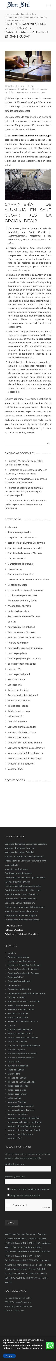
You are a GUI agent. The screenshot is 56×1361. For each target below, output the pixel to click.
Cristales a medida (17, 997)
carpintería (17, 1265)
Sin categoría (14, 1073)
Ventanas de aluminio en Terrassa (24, 1126)
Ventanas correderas (18, 1114)
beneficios (9, 1238)
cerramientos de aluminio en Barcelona (26, 993)
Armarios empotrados (18, 957)
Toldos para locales (17, 1089)
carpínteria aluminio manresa (21, 961)
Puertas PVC (14, 1061)
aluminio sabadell (29, 1234)
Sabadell (41, 1269)
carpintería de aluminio (33, 1265)
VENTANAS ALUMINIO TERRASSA (20, 1278)
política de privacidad (39, 1189)
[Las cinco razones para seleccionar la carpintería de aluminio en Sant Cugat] (28, 66)
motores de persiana (18, 1017)
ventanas (25, 1273)
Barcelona (42, 1234)
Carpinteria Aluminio (37, 1238)
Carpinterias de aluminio (19, 981)
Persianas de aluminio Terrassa (23, 1021)
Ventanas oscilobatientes (20, 1134)
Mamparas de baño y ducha (21, 1009)
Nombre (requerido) (14, 1164)
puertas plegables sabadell (21, 1057)
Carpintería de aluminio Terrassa (23, 973)
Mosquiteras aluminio (18, 1013)
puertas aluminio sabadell (20, 1029)
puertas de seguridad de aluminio (24, 1045)
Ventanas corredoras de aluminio (24, 1118)
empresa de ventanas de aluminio (24, 1001)
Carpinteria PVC (16, 977)
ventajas (17, 1273)
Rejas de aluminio (16, 1069)
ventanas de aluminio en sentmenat (25, 1122)
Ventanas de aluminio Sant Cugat (24, 1130)
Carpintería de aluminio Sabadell (23, 969)
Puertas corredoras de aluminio (23, 1037)
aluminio (12, 953)
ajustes (39, 1348)
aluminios (17, 1234)
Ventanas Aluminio (17, 1101)
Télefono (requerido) (15, 1176)
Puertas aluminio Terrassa (20, 1033)
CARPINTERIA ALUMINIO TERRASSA (22, 1260)
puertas (11, 1025)
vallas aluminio (14, 1097)
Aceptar (9, 1356)
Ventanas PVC (15, 1138)
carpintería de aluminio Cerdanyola (24, 965)
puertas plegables (16, 1049)
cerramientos (14, 985)
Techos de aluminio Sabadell (21, 1081)
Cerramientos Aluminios (19, 989)
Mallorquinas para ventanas (21, 1005)
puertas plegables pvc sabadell (22, 1053)
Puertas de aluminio (17, 1041)
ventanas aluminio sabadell (21, 1106)
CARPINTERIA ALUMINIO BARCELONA (22, 1243)
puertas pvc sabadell (18, 1065)
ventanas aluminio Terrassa (21, 1110)
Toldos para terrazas (18, 1093)
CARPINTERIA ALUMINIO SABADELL (33, 1251)
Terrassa (9, 1273)
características (20, 1238)
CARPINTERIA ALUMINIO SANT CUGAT (23, 1256)
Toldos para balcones (18, 1085)
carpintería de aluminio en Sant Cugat (30, 92)
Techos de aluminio (17, 1077)
